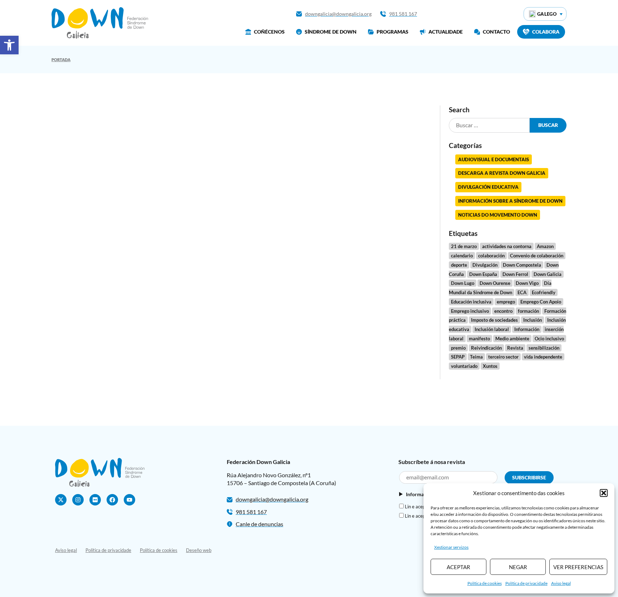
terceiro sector (503, 357)
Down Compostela (522, 265)
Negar (518, 567)
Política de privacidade (526, 583)
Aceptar (458, 567)
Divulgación (484, 265)
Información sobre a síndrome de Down (510, 201)
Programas (392, 32)
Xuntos (490, 366)
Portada (61, 59)
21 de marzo (464, 246)
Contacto (496, 32)
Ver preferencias (578, 567)
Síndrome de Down (331, 32)
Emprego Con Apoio (540, 302)
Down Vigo (527, 283)
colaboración (491, 255)
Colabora (545, 32)
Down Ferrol (515, 274)
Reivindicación (486, 348)
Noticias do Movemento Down (497, 215)
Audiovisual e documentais (493, 159)
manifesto (479, 338)
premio (458, 348)
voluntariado (464, 366)
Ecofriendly (543, 292)
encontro (503, 311)
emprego (506, 302)
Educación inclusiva (471, 302)
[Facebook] (112, 499)
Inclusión (532, 320)
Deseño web (198, 550)
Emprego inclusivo (470, 311)
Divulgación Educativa (488, 187)
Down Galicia (547, 274)
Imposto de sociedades (494, 320)
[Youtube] (129, 499)
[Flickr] (95, 499)
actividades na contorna (506, 246)
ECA (522, 292)
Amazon (545, 246)
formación (528, 311)
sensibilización (544, 348)
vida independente (543, 357)
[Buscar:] (489, 125)
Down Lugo (462, 283)
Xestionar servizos (451, 547)
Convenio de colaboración (536, 255)
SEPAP (458, 357)
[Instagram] (78, 499)
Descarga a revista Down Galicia (501, 173)
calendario (462, 255)
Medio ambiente (512, 338)
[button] (9, 45)
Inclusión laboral (492, 329)
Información (526, 329)
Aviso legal (561, 583)
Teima (476, 357)
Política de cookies (484, 583)
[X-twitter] (61, 499)
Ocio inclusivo (549, 338)
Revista (515, 348)
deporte (459, 265)
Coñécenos (269, 32)
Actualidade (445, 32)
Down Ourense (495, 283)
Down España (483, 274)
